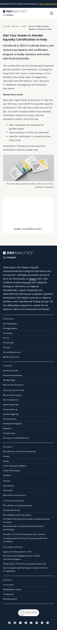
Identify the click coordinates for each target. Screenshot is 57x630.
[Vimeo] (36, 623)
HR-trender (8, 490)
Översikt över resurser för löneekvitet (19, 451)
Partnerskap (8, 342)
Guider (6, 461)
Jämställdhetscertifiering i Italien (17, 515)
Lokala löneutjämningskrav (14, 465)
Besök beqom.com (11, 357)
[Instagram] (20, 623)
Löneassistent (9, 433)
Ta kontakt (7, 333)
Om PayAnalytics (10, 323)
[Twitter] (9, 623)
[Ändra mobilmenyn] (51, 13)
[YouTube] (31, 623)
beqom (32, 278)
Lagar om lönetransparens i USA (17, 551)
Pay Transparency (11, 399)
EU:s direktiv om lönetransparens (17, 505)
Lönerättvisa (8, 485)
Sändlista (7, 475)
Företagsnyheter (10, 328)
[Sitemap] (47, 623)
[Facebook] (15, 623)
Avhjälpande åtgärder (12, 423)
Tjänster (6, 347)
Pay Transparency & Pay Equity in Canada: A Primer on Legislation (25, 569)
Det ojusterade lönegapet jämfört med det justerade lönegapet (21, 557)
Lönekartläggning (10, 414)
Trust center (8, 584)
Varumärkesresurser (12, 352)
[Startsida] (15, 13)
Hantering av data (11, 404)
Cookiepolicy (8, 594)
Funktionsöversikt (10, 370)
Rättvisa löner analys (12, 395)
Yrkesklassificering (11, 510)
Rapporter (7, 428)
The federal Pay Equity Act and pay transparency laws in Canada (26, 521)
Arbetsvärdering (10, 409)
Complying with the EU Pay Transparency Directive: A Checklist (25, 540)
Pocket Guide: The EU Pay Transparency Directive (24, 563)
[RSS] (42, 623)
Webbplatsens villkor (12, 589)
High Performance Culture (14, 495)
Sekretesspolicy (10, 599)
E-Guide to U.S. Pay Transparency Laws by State (24, 534)
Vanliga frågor (9, 380)
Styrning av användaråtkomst (16, 438)
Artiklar (6, 456)
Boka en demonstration (13, 385)
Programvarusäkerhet (12, 375)
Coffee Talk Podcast (11, 470)
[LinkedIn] (26, 623)
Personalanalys (9, 419)
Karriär (6, 337)
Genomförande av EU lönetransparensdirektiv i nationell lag (23, 528)
